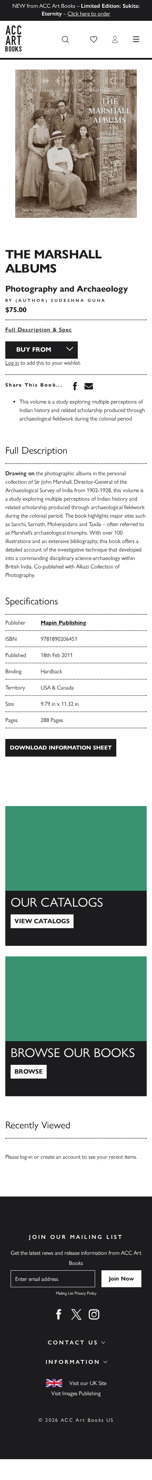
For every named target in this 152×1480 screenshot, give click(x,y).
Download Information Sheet (61, 747)
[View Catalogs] (76, 876)
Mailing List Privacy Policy (76, 1293)
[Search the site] (65, 39)
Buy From (33, 349)
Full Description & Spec (38, 329)
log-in (26, 1156)
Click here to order (89, 13)
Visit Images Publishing (76, 1393)
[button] (93, 39)
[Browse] (76, 1026)
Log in (12, 362)
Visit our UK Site (87, 1383)
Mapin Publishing (63, 622)
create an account (61, 1156)
